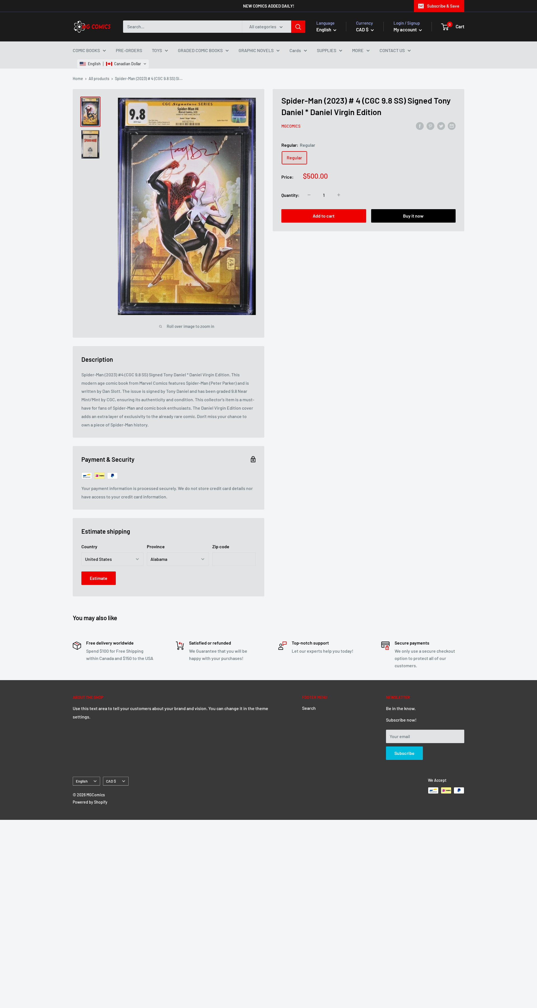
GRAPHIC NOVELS (256, 50)
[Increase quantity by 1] (339, 195)
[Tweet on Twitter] (441, 125)
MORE (358, 50)
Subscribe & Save (443, 5)
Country (89, 546)
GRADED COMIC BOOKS (200, 50)
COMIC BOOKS (86, 50)
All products (99, 78)
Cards (295, 50)
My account (406, 29)
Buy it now (413, 215)
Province (156, 546)
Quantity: (290, 194)
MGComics (290, 125)
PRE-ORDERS (129, 50)
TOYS (157, 50)
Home (78, 78)
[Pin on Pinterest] (430, 125)
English (82, 781)
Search (309, 708)
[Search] (298, 26)
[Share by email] (452, 125)
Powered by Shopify (90, 802)
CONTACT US (392, 50)
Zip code (220, 546)
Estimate (98, 578)
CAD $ (111, 781)
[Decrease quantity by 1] (309, 195)
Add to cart (324, 215)
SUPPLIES (326, 50)
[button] (113, 63)
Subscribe (404, 753)
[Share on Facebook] (420, 125)
